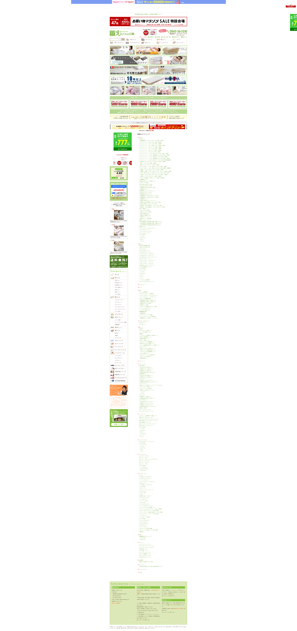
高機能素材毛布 (143, 311)
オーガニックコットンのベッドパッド (148, 423)
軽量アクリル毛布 (144, 305)
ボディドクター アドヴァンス (147, 441)
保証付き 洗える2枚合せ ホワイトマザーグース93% (152, 207)
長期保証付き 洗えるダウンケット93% (149, 195)
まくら (140, 287)
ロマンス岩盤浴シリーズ (145, 553)
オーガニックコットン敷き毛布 (147, 354)
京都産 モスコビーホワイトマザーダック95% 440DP (152, 161)
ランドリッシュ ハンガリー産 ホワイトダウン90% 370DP (154, 153)
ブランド (141, 542)
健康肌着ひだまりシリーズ (146, 536)
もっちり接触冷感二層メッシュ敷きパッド (149, 345)
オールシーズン (143, 346)
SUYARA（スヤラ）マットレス (147, 265)
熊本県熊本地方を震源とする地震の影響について (148, 14)
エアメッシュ (143, 488)
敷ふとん (141, 244)
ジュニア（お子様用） (145, 279)
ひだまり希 (142, 537)
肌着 (140, 534)
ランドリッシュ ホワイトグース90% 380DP (150, 147)
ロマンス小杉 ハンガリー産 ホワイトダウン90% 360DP (153, 166)
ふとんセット (142, 284)
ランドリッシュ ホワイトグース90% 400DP (150, 150)
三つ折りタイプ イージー (146, 252)
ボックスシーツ (143, 378)
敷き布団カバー (143, 373)
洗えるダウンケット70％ (145, 192)
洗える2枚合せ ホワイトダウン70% (148, 203)
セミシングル (143, 270)
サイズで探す (143, 234)
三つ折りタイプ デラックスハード (148, 257)
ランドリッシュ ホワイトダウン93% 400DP (150, 148)
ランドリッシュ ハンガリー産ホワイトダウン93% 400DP (153, 156)
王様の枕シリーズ (144, 549)
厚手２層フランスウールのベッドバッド (149, 420)
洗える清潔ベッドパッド (145, 422)
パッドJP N (143, 499)
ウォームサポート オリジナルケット (148, 295)
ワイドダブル (143, 433)
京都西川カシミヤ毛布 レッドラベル (148, 318)
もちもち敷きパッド (144, 353)
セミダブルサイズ (144, 468)
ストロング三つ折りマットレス (147, 281)
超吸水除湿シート (144, 358)
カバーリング (142, 364)
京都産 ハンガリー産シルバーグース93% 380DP (151, 169)
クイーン (142, 241)
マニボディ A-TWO (145, 517)
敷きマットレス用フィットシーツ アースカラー (151, 385)
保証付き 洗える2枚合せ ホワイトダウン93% (151, 205)
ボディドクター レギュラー (146, 263)
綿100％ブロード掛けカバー (146, 369)
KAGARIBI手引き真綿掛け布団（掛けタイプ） (150, 224)
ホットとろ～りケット (145, 233)
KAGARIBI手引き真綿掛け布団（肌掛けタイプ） (151, 221)
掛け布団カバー (143, 365)
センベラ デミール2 (144, 460)
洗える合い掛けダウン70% (146, 186)
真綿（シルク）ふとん (145, 220)
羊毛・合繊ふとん (144, 208)
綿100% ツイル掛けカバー (146, 370)
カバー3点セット (143, 399)
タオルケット (143, 322)
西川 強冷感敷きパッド (145, 337)
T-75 (141, 494)
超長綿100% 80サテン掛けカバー (147, 372)
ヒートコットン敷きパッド (146, 330)
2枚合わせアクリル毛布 (145, 303)
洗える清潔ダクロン (144, 213)
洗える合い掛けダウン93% (146, 184)
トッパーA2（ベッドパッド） (147, 505)
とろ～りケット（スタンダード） (147, 228)
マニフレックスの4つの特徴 (146, 528)
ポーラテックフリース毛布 (146, 314)
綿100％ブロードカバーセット (147, 403)
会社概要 (141, 560)
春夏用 (141, 333)
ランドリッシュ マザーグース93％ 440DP (150, 151)
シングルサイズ (143, 467)
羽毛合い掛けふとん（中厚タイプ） (148, 181)
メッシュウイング (144, 480)
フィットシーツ (143, 383)
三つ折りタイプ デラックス (146, 255)
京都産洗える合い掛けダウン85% (147, 187)
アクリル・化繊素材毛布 (145, 298)
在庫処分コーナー (144, 179)
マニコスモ (142, 502)
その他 (140, 572)
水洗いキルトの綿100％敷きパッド (148, 350)
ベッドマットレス (143, 439)
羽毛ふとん (142, 139)
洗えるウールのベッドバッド (146, 417)
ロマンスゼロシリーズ (145, 250)
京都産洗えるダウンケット (146, 194)
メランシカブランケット (145, 308)
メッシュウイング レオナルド (147, 481)
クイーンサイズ (143, 526)
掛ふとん (141, 137)
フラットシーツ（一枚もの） (146, 388)
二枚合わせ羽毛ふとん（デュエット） (148, 200)
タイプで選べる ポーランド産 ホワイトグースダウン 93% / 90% (154, 173)
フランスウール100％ (145, 210)
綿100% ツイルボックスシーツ (147, 380)
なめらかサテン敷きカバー (146, 375)
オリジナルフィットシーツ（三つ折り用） (149, 513)
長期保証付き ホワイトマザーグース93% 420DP (151, 140)
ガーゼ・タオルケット (144, 321)
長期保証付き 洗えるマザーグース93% (149, 197)
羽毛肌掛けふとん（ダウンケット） (148, 190)
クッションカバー (143, 569)
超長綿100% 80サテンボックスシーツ (148, 382)
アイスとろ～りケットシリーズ (147, 545)
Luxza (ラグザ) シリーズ (145, 557)
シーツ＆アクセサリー (145, 504)
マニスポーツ (143, 491)
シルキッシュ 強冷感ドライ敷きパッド (149, 335)
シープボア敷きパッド (145, 332)
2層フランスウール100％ (146, 211)
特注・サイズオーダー (145, 247)
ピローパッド (142, 361)
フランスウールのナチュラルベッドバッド (149, 419)
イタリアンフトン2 (144, 497)
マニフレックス (142, 473)
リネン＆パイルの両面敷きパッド (147, 341)
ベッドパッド (142, 414)
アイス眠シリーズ (144, 550)
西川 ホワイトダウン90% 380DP (148, 163)
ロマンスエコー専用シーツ (146, 386)
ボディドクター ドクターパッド (147, 260)
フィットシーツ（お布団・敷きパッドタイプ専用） (151, 512)
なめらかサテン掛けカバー (146, 367)
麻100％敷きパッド (144, 338)
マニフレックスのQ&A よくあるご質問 (149, 530)
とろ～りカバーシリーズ (145, 409)
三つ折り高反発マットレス (146, 266)
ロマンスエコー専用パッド (146, 356)
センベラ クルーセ (144, 455)
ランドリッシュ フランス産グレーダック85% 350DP (152, 145)
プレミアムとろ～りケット (146, 231)
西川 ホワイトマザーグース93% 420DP (149, 164)
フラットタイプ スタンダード (147, 253)
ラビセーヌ (142, 539)
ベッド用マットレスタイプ (146, 484)
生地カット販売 (143, 407)
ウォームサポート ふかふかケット (148, 297)
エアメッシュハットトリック (146, 489)
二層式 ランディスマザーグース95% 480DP (150, 176)
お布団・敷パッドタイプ (145, 496)
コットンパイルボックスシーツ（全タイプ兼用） (151, 509)
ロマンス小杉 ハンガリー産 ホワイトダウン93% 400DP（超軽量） (155, 168)
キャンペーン (142, 564)
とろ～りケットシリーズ (145, 544)
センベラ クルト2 (144, 462)
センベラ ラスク (144, 457)
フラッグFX (143, 492)
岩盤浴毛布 (142, 313)
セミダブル (142, 237)
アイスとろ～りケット (145, 229)
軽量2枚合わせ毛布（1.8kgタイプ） (148, 300)
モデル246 (142, 486)
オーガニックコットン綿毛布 (146, 293)
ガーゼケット (143, 324)
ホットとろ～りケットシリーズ (147, 547)
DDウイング (143, 483)
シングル (142, 236)
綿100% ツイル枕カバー (145, 396)
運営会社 (142, 531)
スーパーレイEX (144, 500)
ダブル (141, 239)
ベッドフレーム (142, 454)
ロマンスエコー (143, 249)
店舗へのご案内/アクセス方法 (146, 561)
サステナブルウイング (145, 478)
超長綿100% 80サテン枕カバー (147, 398)
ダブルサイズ (143, 470)
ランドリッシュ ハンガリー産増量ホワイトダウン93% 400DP (154, 158)
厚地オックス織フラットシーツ (147, 390)
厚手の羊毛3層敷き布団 (145, 245)
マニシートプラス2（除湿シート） (148, 507)
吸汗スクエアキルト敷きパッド (147, 343)
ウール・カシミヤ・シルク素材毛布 (148, 316)
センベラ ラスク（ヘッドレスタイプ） (149, 459)
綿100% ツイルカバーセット (146, 404)
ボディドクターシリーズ (145, 258)
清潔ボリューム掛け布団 (145, 218)
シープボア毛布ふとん (145, 309)
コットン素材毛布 (144, 292)
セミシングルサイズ (144, 520)
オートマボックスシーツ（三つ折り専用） (149, 510)
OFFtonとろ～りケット (145, 216)
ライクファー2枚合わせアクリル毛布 (148, 306)
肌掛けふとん (143, 226)
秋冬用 (141, 328)
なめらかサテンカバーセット (146, 401)
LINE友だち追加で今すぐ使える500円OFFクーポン (151, 566)
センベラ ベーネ (144, 464)
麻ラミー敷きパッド (144, 340)
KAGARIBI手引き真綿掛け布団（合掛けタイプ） (151, 223)
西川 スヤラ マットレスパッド (146, 425)
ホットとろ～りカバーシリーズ (147, 411)
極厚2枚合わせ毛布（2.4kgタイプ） (148, 301)
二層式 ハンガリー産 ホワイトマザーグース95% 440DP (153, 174)
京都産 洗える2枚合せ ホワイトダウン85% (150, 202)
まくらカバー (143, 394)
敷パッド (141, 327)
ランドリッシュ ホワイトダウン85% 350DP (150, 142)
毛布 (140, 290)
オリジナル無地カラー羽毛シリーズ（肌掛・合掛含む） (152, 177)
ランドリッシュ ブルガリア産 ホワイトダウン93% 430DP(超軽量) (155, 160)
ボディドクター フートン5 (146, 262)
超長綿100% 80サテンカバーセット (148, 406)
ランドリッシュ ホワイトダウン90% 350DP (150, 143)
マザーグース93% (144, 182)
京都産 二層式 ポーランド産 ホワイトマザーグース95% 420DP (155, 171)
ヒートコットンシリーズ (145, 552)
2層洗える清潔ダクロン (145, 215)
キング (141, 278)
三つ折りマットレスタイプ (146, 476)
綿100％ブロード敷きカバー (146, 377)
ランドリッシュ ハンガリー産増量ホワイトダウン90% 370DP (154, 155)
